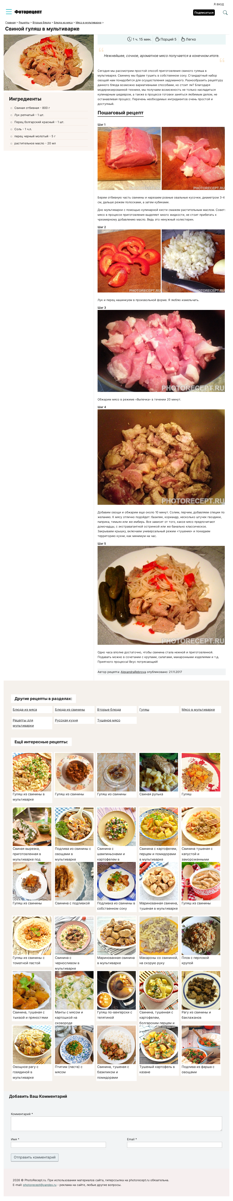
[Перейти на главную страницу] (28, 13)
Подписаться (204, 12)
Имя (15, 1139)
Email (132, 1139)
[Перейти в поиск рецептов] (225, 13)
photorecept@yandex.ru (39, 1185)
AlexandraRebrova (133, 672)
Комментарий (22, 1114)
